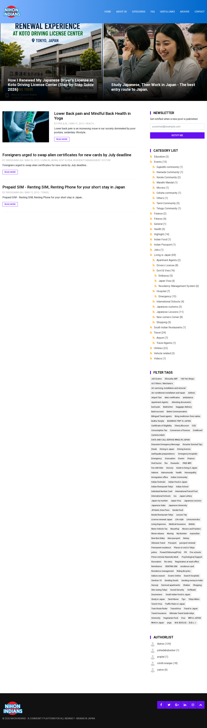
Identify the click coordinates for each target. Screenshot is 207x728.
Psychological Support (192, 557)
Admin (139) (164, 643)
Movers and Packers (191, 529)
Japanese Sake (158, 505)
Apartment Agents (169, 260)
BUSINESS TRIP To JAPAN (179, 421)
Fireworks (175, 463)
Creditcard (197, 430)
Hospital (163, 291)
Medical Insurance (177, 524)
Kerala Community (169, 177)
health (179, 472)
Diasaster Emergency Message (165, 444)
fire (166, 463)
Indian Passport (165, 244)
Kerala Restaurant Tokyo (162, 515)
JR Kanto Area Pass (160, 510)
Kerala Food (178, 510)
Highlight (161, 234)
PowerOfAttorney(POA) (170, 552)
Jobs (158, 249)
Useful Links (167, 11)
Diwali (154, 449)
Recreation (156, 562)
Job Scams (156, 379)
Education (161, 156)
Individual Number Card (161, 491)
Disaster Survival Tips (192, 444)
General (160, 223)
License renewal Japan (161, 519)
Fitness (160, 218)
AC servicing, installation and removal (168, 388)
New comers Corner (170, 317)
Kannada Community (170, 172)
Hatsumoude (167, 472)
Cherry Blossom (182, 426)
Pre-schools (195, 552)
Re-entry (168, 562)
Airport (162, 337)
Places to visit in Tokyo (184, 548)
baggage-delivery (184, 407)
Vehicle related (164, 353)
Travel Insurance (158, 613)
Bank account (157, 412)
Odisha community (169, 192)
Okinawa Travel (158, 543)
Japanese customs (169, 306)
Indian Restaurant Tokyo (162, 487)
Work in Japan (157, 623)
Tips (183, 599)
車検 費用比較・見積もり (185, 623)
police (154, 552)
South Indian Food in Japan (178, 594)
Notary (186, 538)
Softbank (191, 590)
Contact (200, 11)
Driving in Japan (167, 449)
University (155, 618)
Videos (160, 358)
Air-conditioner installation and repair (168, 393)
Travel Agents (166, 343)
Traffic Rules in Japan (175, 604)
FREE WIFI (187, 463)
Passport (172, 543)
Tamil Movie (173, 599)
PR (185, 552)
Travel (45, 192)
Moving (170, 533)
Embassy (165, 275)
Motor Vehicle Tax (159, 529)
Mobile (192, 524)
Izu (175, 496)
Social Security (177, 590)
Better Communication (177, 412)
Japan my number (159, 501)
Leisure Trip (181, 515)
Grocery (169, 468)
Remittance (156, 566)
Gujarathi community (170, 167)
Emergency (167, 296)
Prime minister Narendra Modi (165, 557)
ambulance (188, 397)
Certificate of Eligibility (161, 426)
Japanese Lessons (170, 311)
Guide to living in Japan (186, 468)
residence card (187, 566)
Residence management (162, 571)
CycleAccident (158, 435)
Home (107, 11)
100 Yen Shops (187, 379)
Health (90, 123)
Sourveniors (157, 594)
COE (194, 426)
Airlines (191, 393)
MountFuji (174, 529)
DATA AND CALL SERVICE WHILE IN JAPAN (170, 440)
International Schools (170, 301)
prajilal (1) (162, 656)
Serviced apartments (170, 585)
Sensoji (154, 585)
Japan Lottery (186, 496)
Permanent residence (161, 548)
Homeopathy (190, 472)
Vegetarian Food (170, 618)
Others (162, 198)
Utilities (161, 348)
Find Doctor (156, 463)
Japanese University (178, 505)
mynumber (195, 533)
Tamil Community (168, 203)
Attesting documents (181, 402)
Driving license (184, 449)
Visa (183, 618)
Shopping (164, 322)
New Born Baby (158, 538)
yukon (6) (162, 669)
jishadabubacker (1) (168, 650)
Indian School (182, 487)
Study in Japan (158, 599)
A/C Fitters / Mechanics (162, 383)
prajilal (63, 123)
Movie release (157, 533)
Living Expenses (158, 524)
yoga (169, 623)
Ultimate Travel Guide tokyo (181, 613)
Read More (61, 139)
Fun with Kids (157, 468)
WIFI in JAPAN (194, 618)
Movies (163, 187)
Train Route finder (159, 609)
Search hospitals (191, 576)
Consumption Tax (159, 430)
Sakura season (158, 576)
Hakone (154, 472)
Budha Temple (157, 421)
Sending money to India (192, 580)
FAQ (153, 11)
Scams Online (174, 576)
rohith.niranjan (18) (167, 663)
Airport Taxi (156, 397)
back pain (155, 407)
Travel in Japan (191, 609)
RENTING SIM (171, 566)
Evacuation (170, 458)
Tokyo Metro (194, 599)
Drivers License (167, 265)
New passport (174, 538)
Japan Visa (166, 280)
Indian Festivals (158, 482)
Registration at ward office (187, 562)
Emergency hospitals (187, 454)
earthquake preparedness (163, 454)
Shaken (186, 585)
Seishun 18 (156, 580)
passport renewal (187, 543)
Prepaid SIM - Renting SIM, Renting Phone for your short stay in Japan (63, 187)
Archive (184, 11)
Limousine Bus (193, 519)
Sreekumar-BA (14, 160)
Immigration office (159, 477)
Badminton (168, 407)
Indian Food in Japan (178, 482)
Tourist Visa (156, 604)
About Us (121, 11)
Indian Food (162, 239)
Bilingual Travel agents (161, 416)
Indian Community (179, 477)
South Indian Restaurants (170, 327)
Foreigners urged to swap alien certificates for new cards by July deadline (66, 155)
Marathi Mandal (167, 182)
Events (160, 161)
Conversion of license (180, 430)
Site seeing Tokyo (159, 590)
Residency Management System (91, 160)
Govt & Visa (65, 160)
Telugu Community (169, 208)
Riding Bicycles (184, 571)
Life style (179, 519)
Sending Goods (171, 580)
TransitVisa (175, 609)
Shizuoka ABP (171, 379)
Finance (160, 213)
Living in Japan (49, 160)
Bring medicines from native (187, 416)
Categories (138, 11)
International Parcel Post (186, 491)
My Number (182, 533)
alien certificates (172, 397)
